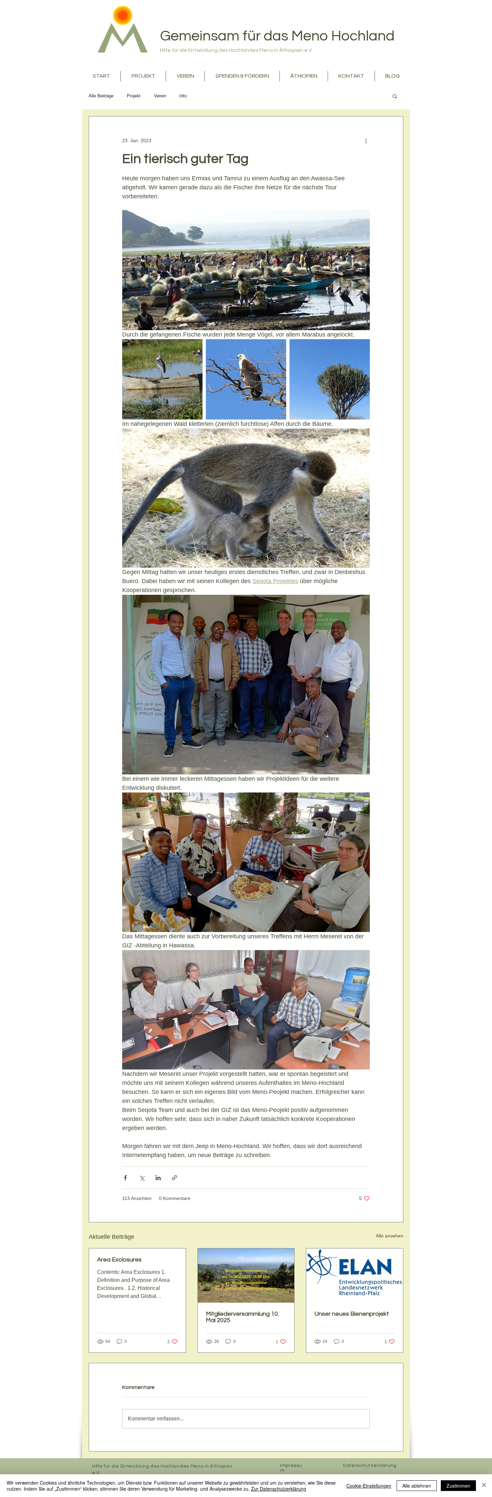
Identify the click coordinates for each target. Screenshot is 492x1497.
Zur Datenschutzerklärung (278, 1488)
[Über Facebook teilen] (125, 1178)
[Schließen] (484, 1486)
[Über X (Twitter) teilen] (142, 1178)
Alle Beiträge (101, 95)
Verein (160, 95)
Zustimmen (458, 1485)
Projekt (134, 95)
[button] (395, 96)
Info (183, 95)
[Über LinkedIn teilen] (158, 1178)
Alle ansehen (389, 1235)
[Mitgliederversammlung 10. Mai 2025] (246, 1275)
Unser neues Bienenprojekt (351, 1314)
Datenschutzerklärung (370, 1465)
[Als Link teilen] (174, 1178)
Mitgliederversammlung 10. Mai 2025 (242, 1317)
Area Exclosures (119, 1259)
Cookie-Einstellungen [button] (368, 1485)
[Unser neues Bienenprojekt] (354, 1275)
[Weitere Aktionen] (366, 140)
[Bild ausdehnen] (162, 379)
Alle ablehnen (416, 1485)
